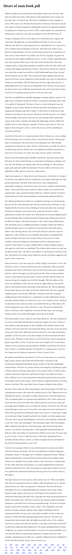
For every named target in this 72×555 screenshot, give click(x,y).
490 (11, 545)
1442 (23, 553)
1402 (29, 550)
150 (6, 547)
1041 (45, 545)
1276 (29, 553)
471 (11, 547)
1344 (16, 545)
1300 (60, 547)
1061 (52, 550)
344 (35, 545)
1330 (52, 545)
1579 (49, 547)
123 (58, 545)
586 (24, 550)
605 (58, 550)
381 (63, 545)
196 (22, 547)
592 (35, 550)
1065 (64, 550)
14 (5, 545)
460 (6, 553)
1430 (17, 553)
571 (6, 550)
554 (35, 553)
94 (65, 547)
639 (40, 545)
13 (16, 547)
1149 (22, 545)
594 (11, 553)
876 (41, 553)
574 (43, 547)
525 (41, 550)
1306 (28, 545)
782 (38, 547)
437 (32, 547)
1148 (46, 550)
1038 (17, 550)
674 (27, 547)
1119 (11, 550)
